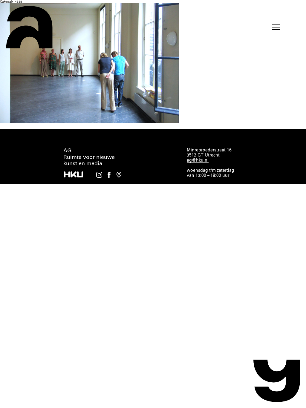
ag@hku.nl (198, 160)
